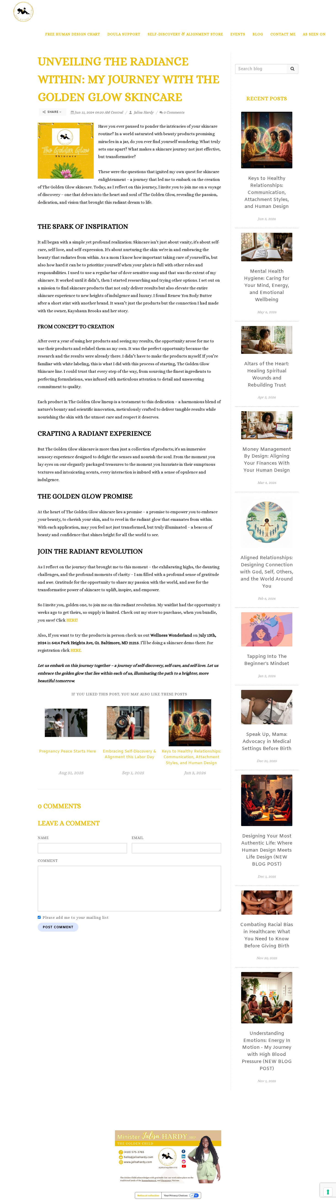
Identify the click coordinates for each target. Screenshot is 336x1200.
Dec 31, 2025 (267, 761)
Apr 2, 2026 (267, 397)
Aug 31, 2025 (71, 772)
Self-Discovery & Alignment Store (185, 34)
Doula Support (123, 34)
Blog (258, 34)
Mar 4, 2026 (266, 482)
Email (138, 838)
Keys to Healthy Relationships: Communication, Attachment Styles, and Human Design (191, 757)
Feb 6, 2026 (266, 598)
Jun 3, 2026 (195, 772)
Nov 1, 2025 (266, 1081)
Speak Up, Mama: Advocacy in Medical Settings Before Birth (266, 741)
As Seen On (314, 34)
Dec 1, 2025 (267, 876)
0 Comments (173, 112)
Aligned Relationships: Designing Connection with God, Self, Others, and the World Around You (266, 572)
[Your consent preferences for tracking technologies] (328, 1192)
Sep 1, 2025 (133, 772)
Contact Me (283, 34)
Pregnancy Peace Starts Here (67, 751)
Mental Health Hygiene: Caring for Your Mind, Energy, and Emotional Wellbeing (266, 285)
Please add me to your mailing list (76, 917)
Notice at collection (148, 1195)
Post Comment (58, 927)
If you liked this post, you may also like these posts (129, 694)
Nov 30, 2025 (266, 958)
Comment (48, 860)
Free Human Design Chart (72, 34)
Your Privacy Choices (176, 1195)
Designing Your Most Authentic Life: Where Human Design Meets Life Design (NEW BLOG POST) (266, 850)
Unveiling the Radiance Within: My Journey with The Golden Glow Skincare (128, 79)
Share (53, 112)
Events (237, 34)
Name (43, 838)
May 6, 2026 (266, 312)
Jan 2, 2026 (266, 676)
